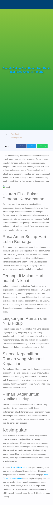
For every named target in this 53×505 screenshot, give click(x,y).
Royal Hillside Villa (18, 467)
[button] (21, 146)
